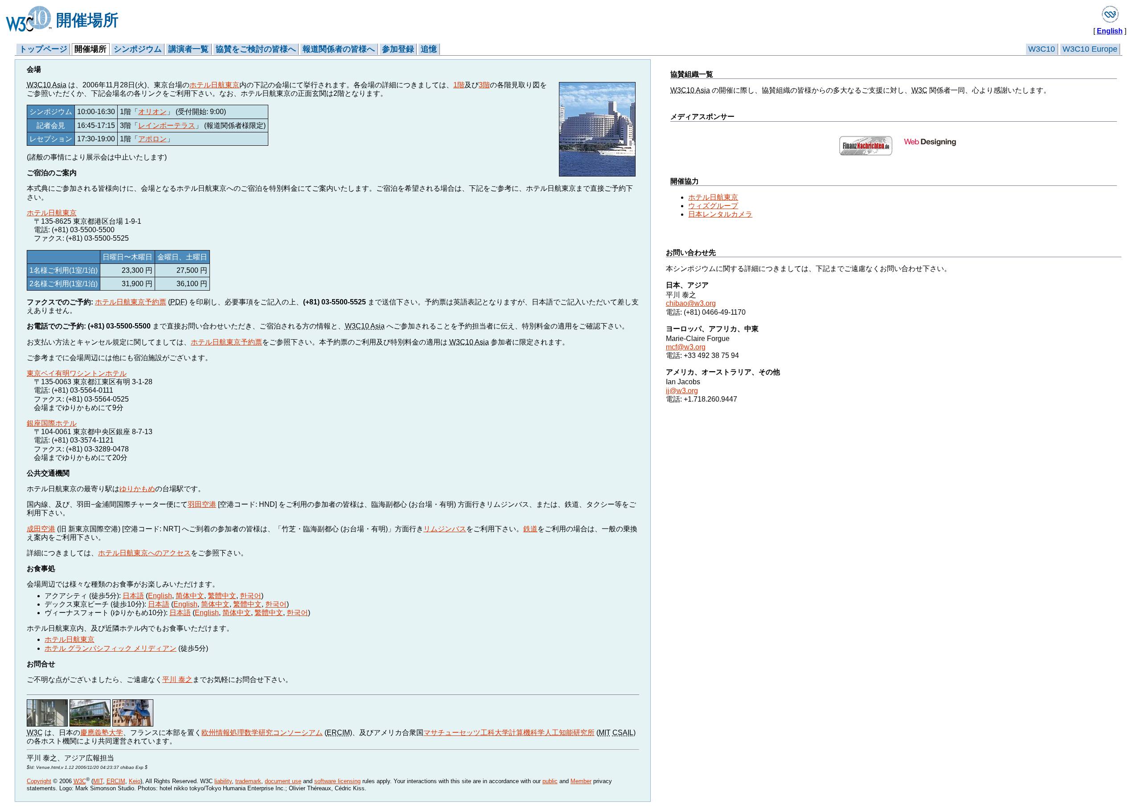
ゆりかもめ (137, 489)
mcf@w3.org (686, 347)
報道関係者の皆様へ (339, 49)
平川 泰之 (177, 679)
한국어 (250, 596)
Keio (134, 781)
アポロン (152, 139)
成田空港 (41, 529)
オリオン (152, 111)
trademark (248, 781)
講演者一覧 (188, 49)
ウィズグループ (713, 205)
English (1110, 31)
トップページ (43, 49)
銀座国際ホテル (52, 423)
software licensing (337, 781)
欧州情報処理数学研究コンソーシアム (262, 732)
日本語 (133, 596)
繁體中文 (222, 596)
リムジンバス (444, 529)
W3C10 (1041, 49)
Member (580, 781)
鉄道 (530, 529)
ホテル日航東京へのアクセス (144, 553)
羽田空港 (202, 504)
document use (283, 781)
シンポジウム (138, 49)
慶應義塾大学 (101, 732)
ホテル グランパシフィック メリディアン (110, 648)
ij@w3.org (682, 390)
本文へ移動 (34, 40)
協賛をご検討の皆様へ (256, 49)
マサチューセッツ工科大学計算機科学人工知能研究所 (509, 732)
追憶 (429, 49)
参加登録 (398, 49)
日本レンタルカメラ (720, 214)
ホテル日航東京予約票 (130, 302)
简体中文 (190, 596)
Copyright (39, 781)
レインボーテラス (166, 125)
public (550, 781)
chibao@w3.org (691, 303)
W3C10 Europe (1090, 49)
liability (223, 781)
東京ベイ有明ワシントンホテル (77, 373)
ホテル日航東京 (214, 85)
